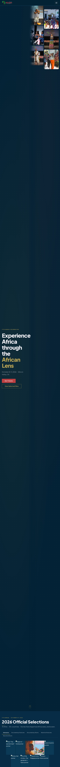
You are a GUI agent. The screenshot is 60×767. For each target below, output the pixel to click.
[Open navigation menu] (56, 3)
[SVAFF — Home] (7, 3)
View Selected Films (12, 386)
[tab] (6, 732)
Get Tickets (9, 381)
